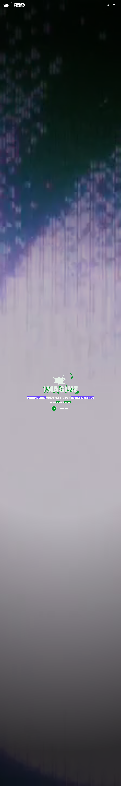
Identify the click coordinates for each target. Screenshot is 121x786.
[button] (115, 4)
